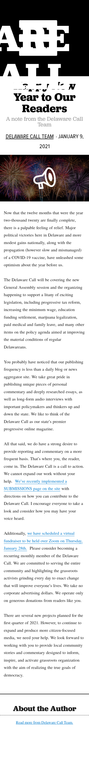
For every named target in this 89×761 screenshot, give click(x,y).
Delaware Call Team (30, 136)
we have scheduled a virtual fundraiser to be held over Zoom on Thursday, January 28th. (43, 540)
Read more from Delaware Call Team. (44, 722)
